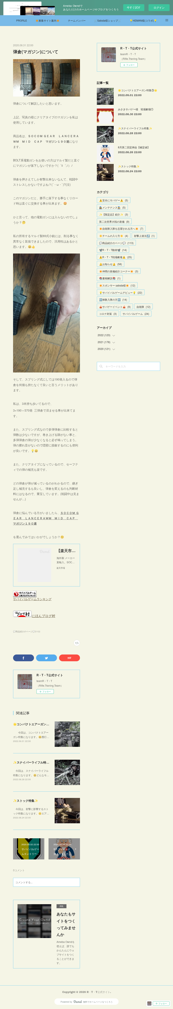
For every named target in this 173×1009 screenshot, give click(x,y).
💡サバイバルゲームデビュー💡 (120, 292)
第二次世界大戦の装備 (114, 221)
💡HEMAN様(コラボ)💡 (143, 20)
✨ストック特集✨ (25, 800)
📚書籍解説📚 (109, 278)
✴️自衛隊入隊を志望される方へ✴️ (121, 228)
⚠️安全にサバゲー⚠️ (113, 200)
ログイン (159, 7)
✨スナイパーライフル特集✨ (33, 762)
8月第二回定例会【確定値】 (134, 147)
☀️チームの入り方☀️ (113, 235)
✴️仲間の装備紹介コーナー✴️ (118, 271)
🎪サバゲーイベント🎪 (115, 306)
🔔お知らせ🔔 (110, 264)
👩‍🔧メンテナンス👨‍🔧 (112, 207)
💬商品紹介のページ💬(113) (26, 631)
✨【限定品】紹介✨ (113, 214)
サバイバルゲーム (136, 313)
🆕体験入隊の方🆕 (113, 299)
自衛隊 (143, 306)
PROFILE (21, 20)
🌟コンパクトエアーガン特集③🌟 (36, 724)
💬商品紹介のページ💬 (116, 243)
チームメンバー (77, 20)
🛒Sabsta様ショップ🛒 (107, 20)
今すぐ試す (134, 7)
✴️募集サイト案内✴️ (47, 20)
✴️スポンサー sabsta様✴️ (117, 285)
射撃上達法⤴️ (144, 235)
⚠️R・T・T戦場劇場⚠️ (115, 257)
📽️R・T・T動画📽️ (113, 250)
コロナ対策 (108, 313)
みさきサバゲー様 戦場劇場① (135, 109)
